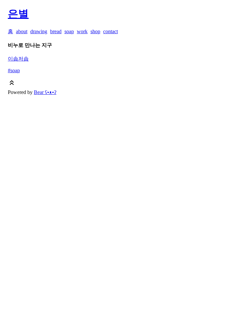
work (82, 31)
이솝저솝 (18, 58)
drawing (38, 31)
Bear (45, 92)
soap (69, 31)
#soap (14, 70)
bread (56, 31)
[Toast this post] (12, 84)
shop (95, 31)
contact (110, 31)
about (21, 31)
